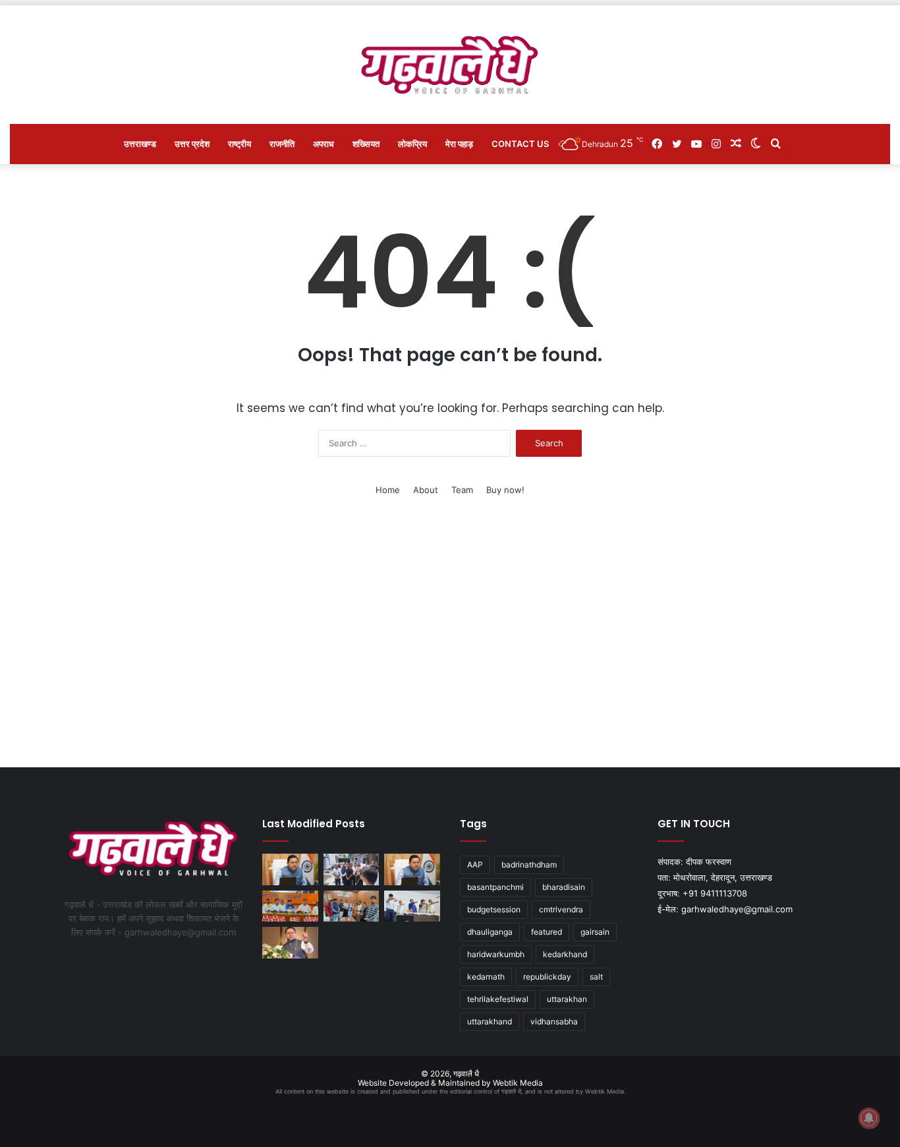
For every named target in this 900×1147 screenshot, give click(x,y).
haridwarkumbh (495, 954)
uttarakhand (489, 1021)
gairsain (594, 932)
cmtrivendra (561, 909)
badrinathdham (529, 864)
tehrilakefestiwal (497, 999)
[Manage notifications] (869, 1118)
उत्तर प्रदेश (192, 143)
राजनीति (282, 143)
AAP (475, 864)
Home (388, 490)
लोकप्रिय (412, 143)
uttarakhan (567, 999)
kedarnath (486, 977)
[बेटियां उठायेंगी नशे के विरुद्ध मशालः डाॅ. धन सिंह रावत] (412, 906)
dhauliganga (490, 932)
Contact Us (520, 143)
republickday (547, 977)
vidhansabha (554, 1021)
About (425, 490)
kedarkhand (565, 954)
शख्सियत (366, 143)
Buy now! (505, 490)
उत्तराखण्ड (140, 143)
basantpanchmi (495, 887)
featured (546, 932)
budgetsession (493, 909)
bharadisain (563, 887)
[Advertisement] (450, 642)
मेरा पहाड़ (459, 143)
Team (462, 490)
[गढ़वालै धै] (450, 65)
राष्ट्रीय (239, 143)
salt (596, 977)
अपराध (323, 143)
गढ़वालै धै (466, 1073)
